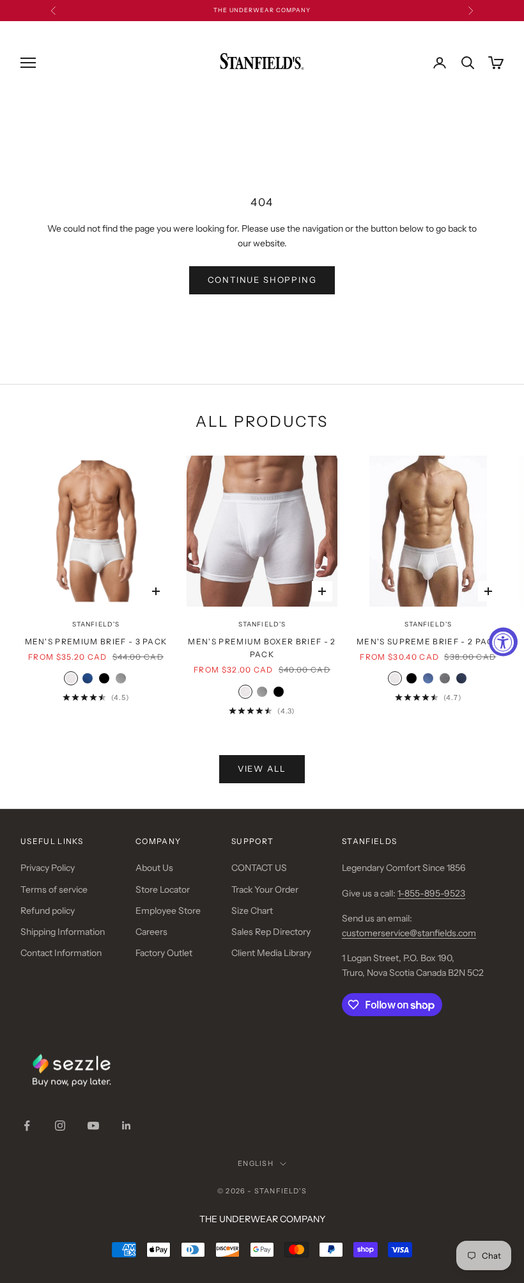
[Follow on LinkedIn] (126, 1125)
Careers (151, 931)
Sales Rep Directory (271, 931)
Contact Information (61, 953)
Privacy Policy (47, 867)
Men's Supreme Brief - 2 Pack (428, 641)
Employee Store (168, 910)
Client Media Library (271, 953)
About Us (154, 867)
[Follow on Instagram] (60, 1125)
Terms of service (54, 889)
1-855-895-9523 (431, 893)
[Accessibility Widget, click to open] (503, 641)
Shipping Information (62, 931)
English (255, 1163)
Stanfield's (95, 624)
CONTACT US (259, 867)
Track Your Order (264, 889)
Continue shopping (262, 280)
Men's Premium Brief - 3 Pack (96, 641)
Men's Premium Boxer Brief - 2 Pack (261, 648)
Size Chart (252, 910)
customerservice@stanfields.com (409, 933)
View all (262, 768)
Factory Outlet (163, 953)
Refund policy (47, 910)
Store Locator (162, 889)
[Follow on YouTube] (93, 1125)
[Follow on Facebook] (26, 1125)
